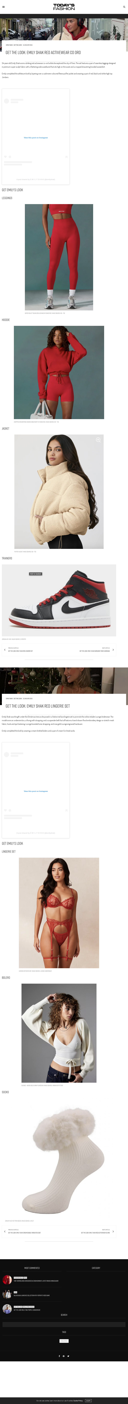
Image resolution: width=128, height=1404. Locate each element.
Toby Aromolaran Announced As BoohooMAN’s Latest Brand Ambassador (36, 1281)
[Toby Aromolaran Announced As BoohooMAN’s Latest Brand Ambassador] (8, 1280)
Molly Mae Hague (28, 1307)
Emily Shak (9, 45)
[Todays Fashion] (63, 7)
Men (25, 1278)
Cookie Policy (78, 1401)
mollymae (64, 1341)
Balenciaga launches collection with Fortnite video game (32, 1295)
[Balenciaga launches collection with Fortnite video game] (8, 1294)
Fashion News (18, 1278)
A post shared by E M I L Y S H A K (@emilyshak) (35, 179)
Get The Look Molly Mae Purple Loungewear (27, 1310)
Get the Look (18, 45)
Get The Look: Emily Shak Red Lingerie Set (38, 706)
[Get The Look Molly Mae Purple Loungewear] (8, 1309)
